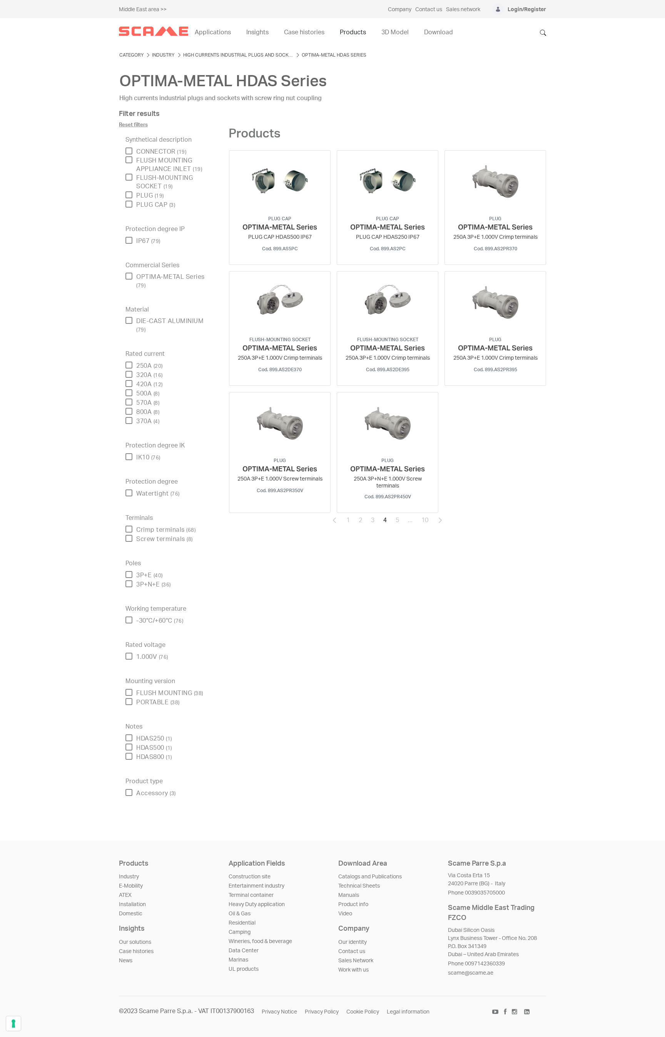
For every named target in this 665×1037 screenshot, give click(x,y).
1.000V (152, 657)
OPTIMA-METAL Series (170, 281)
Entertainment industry (256, 886)
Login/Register (527, 9)
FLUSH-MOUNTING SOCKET (164, 182)
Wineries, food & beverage (260, 941)
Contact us (351, 951)
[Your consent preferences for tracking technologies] (13, 1023)
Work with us (353, 970)
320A (149, 375)
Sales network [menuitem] (463, 9)
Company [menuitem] (399, 9)
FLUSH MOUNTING (169, 693)
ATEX (125, 895)
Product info (353, 904)
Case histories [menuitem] (304, 32)
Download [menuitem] (438, 32)
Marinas (238, 960)
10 (427, 522)
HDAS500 (154, 748)
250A (149, 366)
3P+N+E (153, 584)
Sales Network (355, 960)
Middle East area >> (143, 9)
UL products (244, 969)
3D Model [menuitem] (395, 32)
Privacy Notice (279, 1012)
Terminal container (251, 895)
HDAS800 (154, 757)
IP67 (148, 241)
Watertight (158, 494)
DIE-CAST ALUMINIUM (170, 325)
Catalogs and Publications (370, 877)
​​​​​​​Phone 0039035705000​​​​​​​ (476, 893)
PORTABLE (158, 702)
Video (345, 913)
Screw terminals (164, 539)
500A (147, 393)
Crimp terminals (165, 530)
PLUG (150, 196)
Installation (132, 904)
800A (147, 412)
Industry (129, 877)
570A (147, 403)
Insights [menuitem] (257, 32)
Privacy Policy (322, 1012)
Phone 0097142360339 (476, 964)
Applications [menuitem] (213, 32)
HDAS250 (154, 738)
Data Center (244, 950)
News (125, 960)
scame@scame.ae (470, 973)
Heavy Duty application (257, 904)
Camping (240, 932)
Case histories (136, 951)
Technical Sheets (359, 886)
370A (147, 421)
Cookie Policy (362, 1012)
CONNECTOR (161, 152)
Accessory (156, 793)
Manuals (348, 895)
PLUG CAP (155, 205)
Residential (242, 923)
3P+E (149, 575)
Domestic (130, 913)
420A (149, 384)
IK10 (148, 457)
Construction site (250, 877)
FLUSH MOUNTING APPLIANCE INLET (169, 164)
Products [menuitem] (353, 32)
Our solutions (135, 942)
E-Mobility (131, 886)
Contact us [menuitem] (428, 9)
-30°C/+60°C (159, 621)
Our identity (352, 942)
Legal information (408, 1012)
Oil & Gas (240, 913)
